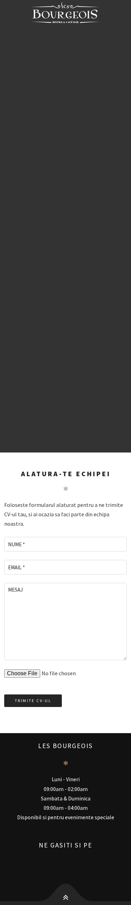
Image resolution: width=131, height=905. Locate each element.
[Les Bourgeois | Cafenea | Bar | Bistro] (65, 12)
